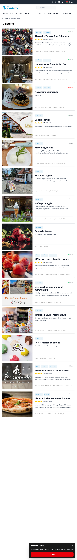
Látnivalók (40, 13)
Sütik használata (69, 549)
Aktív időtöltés (53, 13)
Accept (52, 554)
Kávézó (37, 255)
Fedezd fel (7, 13)
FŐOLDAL (7, 18)
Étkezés (28, 13)
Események (67, 13)
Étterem (46, 394)
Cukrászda (38, 32)
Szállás (18, 13)
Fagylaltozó (47, 32)
